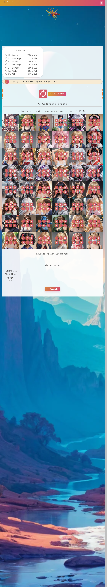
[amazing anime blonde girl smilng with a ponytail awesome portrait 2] (10, 139)
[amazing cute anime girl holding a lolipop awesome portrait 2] (77, 240)
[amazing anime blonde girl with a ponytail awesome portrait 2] (27, 139)
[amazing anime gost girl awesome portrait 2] (60, 206)
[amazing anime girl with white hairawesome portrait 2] (27, 206)
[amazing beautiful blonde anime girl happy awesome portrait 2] (94, 223)
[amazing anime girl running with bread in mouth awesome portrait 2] (60, 173)
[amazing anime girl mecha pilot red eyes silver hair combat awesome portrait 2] (27, 173)
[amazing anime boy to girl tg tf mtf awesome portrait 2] (44, 139)
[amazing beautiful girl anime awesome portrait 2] (10, 240)
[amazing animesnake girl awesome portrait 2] (60, 223)
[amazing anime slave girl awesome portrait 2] (27, 223)
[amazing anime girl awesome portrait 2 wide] (44, 156)
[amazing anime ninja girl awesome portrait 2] (10, 223)
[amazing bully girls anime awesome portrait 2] (44, 240)
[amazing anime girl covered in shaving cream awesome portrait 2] (77, 156)
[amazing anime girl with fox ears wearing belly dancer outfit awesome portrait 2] (77, 189)
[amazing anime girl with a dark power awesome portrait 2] (60, 189)
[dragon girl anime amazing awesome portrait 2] (10, 122)
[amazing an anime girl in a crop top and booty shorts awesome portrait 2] (60, 122)
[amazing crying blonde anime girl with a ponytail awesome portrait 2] (60, 240)
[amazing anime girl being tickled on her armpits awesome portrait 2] (60, 156)
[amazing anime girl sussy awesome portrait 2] (44, 189)
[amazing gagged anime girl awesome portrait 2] (94, 240)
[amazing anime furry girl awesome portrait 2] (10, 156)
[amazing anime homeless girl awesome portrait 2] (77, 206)
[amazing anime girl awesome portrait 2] (27, 156)
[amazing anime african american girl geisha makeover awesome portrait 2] (94, 122)
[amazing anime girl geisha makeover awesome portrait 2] (94, 156)
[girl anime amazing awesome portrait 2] (27, 122)
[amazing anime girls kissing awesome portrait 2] (44, 206)
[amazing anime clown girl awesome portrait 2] (94, 139)
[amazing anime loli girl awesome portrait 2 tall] (94, 206)
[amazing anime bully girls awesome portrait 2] (77, 139)
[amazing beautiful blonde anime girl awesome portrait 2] (77, 223)
